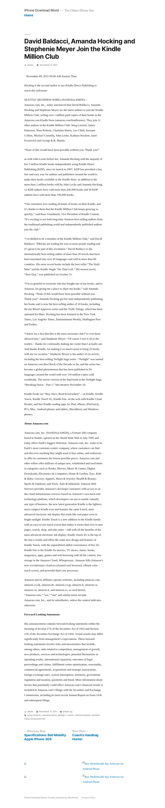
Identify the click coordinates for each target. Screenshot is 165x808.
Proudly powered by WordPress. (63, 797)
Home (28, 15)
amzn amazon (34, 715)
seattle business (82, 715)
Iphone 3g (67, 711)
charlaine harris (49, 715)
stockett (96, 715)
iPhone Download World (41, 10)
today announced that (34, 719)
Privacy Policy (88, 797)
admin (30, 65)
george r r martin (66, 715)
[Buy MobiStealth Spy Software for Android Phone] (107, 769)
